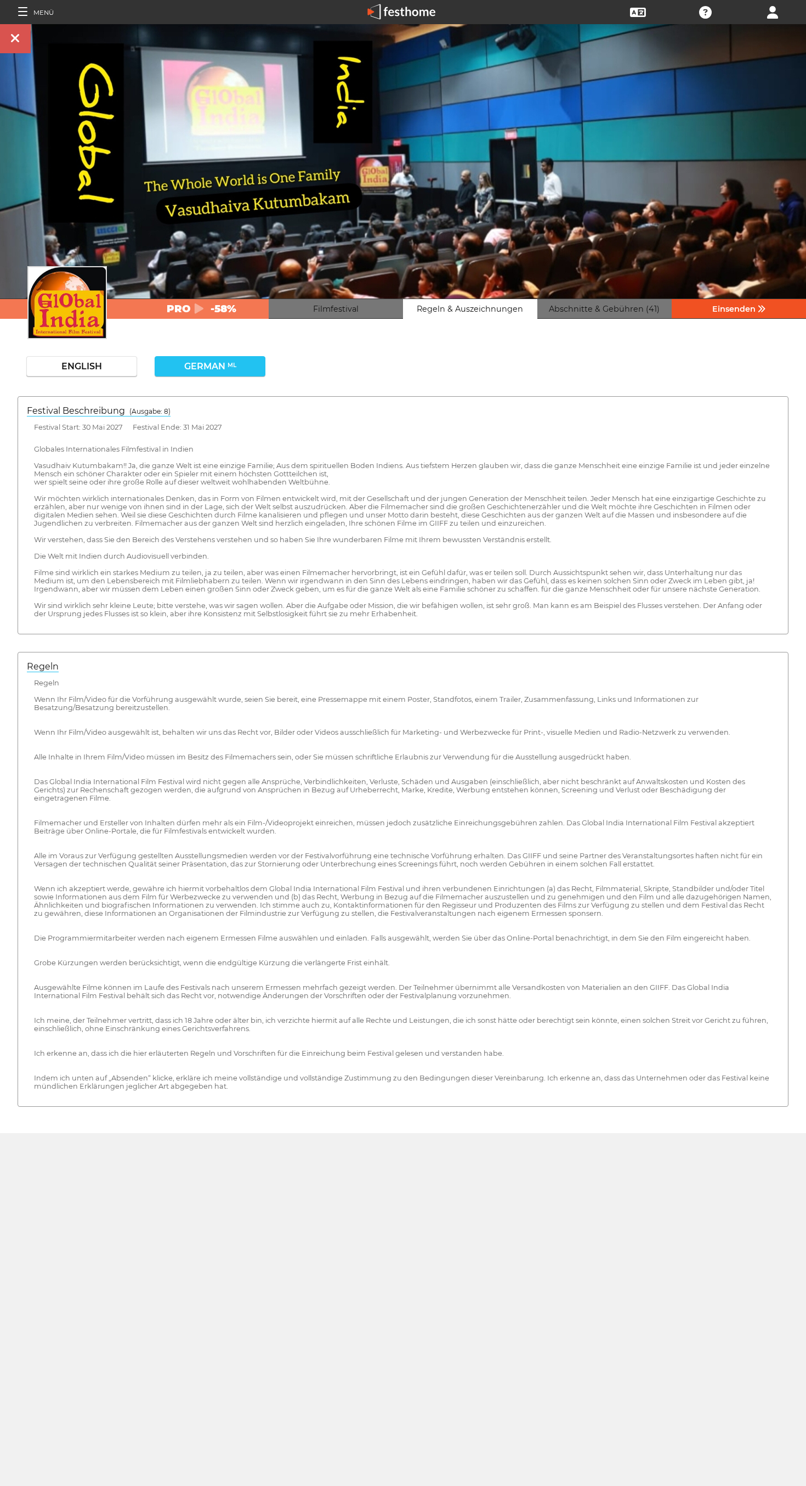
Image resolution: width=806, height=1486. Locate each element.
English (81, 366)
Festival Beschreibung (99, 411)
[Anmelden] (772, 11)
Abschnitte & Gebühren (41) (604, 309)
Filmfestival (336, 309)
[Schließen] (15, 38)
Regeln (43, 666)
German (210, 366)
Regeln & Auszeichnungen (470, 309)
